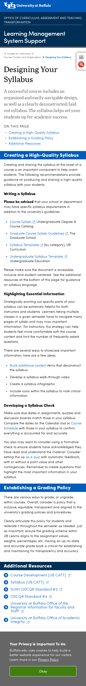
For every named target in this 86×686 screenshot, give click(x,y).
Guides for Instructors (19, 54)
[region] (43, 659)
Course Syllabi (20, 222)
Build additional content (28, 365)
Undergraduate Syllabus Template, (37, 256)
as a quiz (33, 457)
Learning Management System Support (34, 36)
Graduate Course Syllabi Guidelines (37, 233)
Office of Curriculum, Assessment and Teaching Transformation (43, 20)
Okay (43, 671)
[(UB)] (43, 7)
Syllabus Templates (24, 245)
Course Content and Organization (22, 57)
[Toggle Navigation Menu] (81, 61)
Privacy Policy (48, 660)
